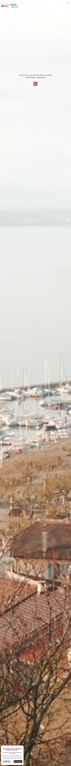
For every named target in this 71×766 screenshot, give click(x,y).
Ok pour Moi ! (18, 761)
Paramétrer (7, 761)
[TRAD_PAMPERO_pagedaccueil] (9, 9)
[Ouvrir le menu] (69, 3)
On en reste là (18, 747)
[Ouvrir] (35, 84)
